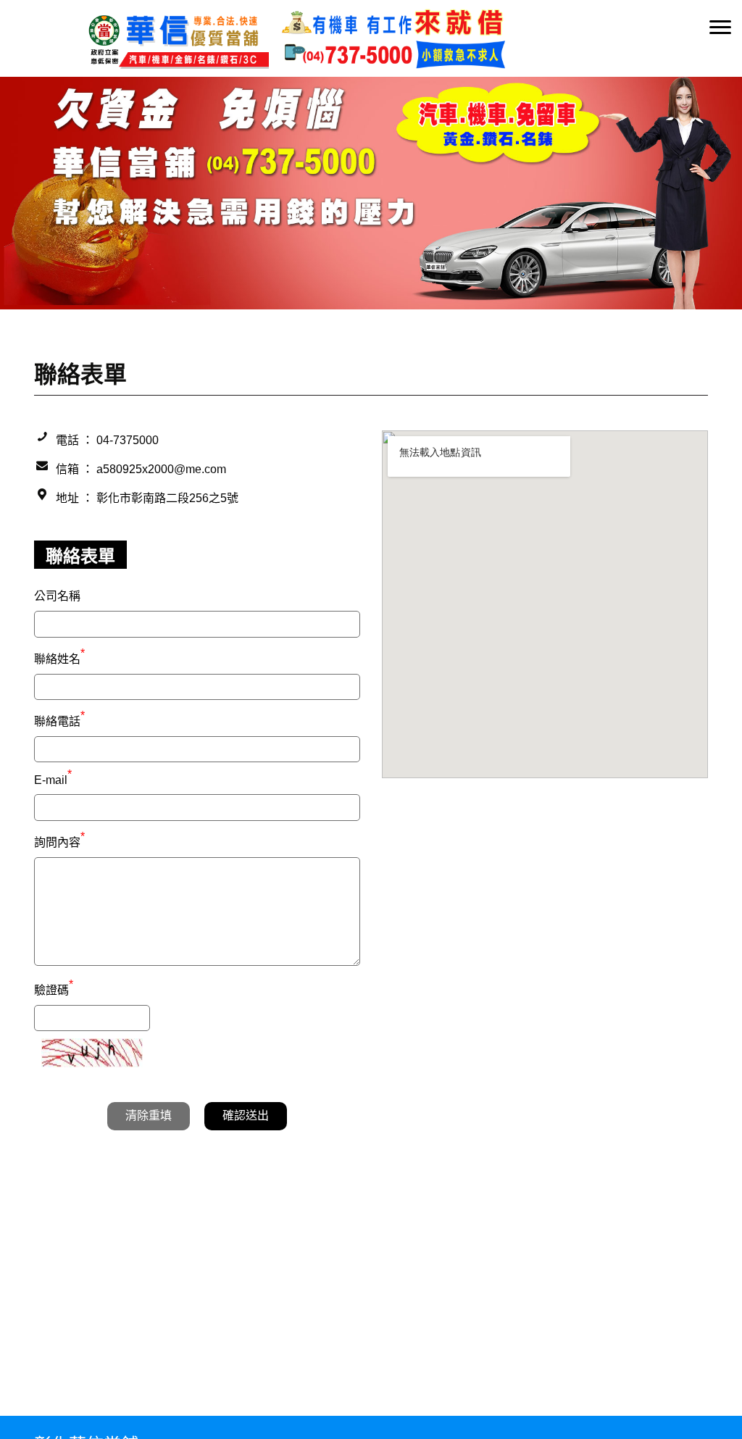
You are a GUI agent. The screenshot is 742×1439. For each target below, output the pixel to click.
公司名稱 (57, 596)
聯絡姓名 (59, 657)
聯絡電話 (59, 719)
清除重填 (148, 1115)
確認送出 (245, 1115)
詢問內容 (59, 840)
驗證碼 (53, 988)
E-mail (53, 780)
